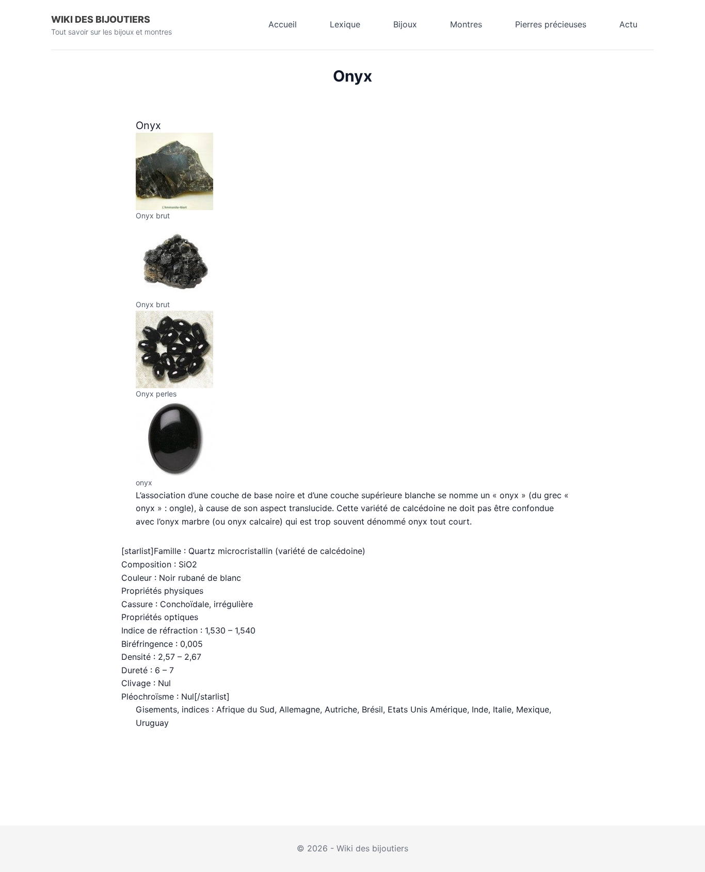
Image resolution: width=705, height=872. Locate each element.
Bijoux (405, 24)
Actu (628, 24)
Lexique (345, 24)
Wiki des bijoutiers (100, 19)
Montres (466, 24)
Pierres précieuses (550, 24)
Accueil (282, 24)
